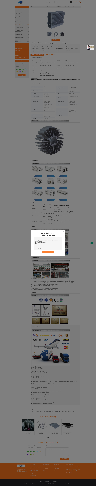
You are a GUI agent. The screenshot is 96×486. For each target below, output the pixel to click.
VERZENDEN (48, 251)
